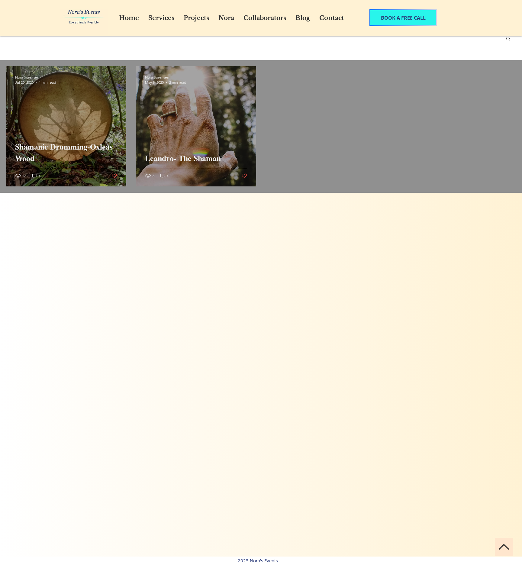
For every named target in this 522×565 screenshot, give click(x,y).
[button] (508, 39)
